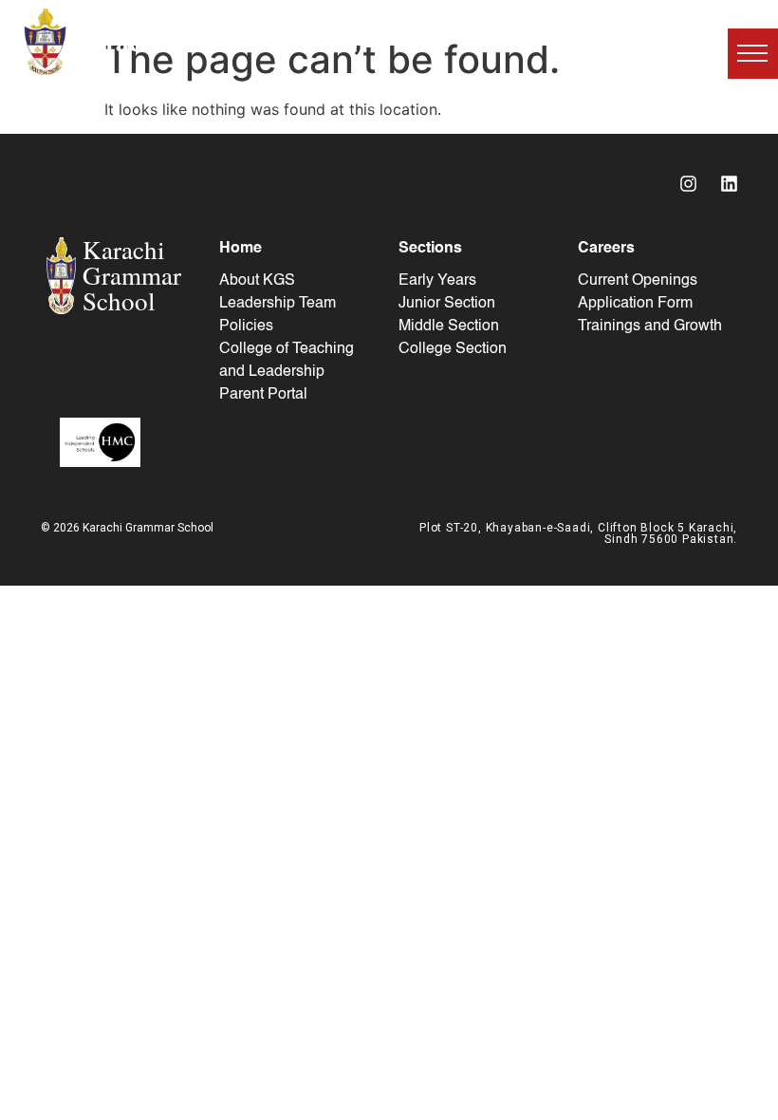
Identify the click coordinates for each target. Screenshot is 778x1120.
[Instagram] (688, 183)
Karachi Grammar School (215, 41)
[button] (753, 53)
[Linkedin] (729, 183)
